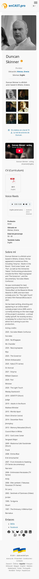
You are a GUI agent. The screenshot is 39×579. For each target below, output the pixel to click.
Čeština (15, 564)
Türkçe (18, 570)
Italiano (29, 566)
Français (29, 564)
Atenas (20, 71)
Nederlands (12, 568)
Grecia (26, 71)
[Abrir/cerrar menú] (35, 3)
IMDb (12, 524)
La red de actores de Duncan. (21, 133)
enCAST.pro (16, 6)
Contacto (19, 561)
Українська (26, 570)
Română (12, 570)
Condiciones (27, 558)
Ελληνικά (9, 566)
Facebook (14, 527)
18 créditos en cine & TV (20, 130)
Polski (19, 568)
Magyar (16, 566)
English (22, 566)
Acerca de (9, 558)
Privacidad (18, 558)
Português (26, 568)
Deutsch (9, 564)
